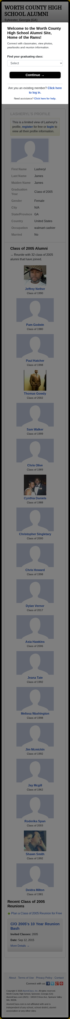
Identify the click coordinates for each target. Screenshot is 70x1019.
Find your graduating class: (25, 56)
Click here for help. (45, 98)
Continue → (35, 75)
